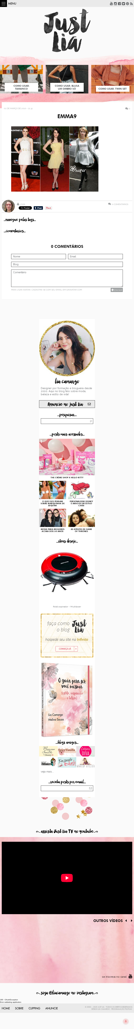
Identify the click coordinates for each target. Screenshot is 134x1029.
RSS (131, 3)
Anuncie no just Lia (65, 404)
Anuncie (51, 1008)
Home (6, 1008)
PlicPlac (128, 1009)
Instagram (115, 3)
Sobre (19, 1008)
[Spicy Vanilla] (67, 751)
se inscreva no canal (114, 976)
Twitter (123, 3)
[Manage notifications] (126, 1021)
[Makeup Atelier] (85, 762)
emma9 (67, 116)
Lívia (22, 204)
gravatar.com (74, 290)
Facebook (119, 3)
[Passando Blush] (67, 762)
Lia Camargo (104, 1009)
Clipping (34, 1008)
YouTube (111, 3)
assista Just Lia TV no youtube (67, 831)
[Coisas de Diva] (85, 751)
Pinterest (127, 3)
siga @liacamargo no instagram (67, 993)
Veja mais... (47, 771)
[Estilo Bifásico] (48, 762)
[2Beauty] (48, 751)
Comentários (120, 204)
